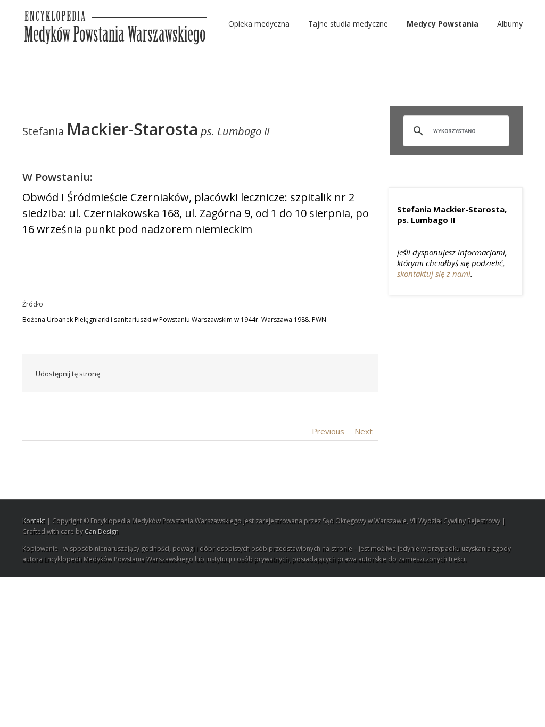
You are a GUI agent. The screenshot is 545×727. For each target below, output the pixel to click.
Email (357, 373)
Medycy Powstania (442, 24)
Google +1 (307, 374)
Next (363, 431)
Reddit (258, 373)
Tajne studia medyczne (348, 24)
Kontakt (33, 520)
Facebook (189, 373)
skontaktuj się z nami (433, 273)
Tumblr (282, 373)
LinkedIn (233, 372)
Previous (328, 431)
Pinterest (332, 374)
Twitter (211, 373)
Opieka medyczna (259, 24)
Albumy (510, 24)
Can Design (102, 531)
